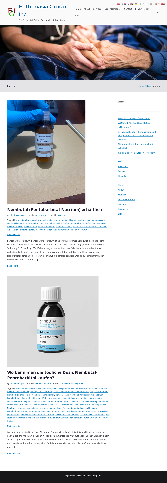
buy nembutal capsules (24, 220)
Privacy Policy (142, 8)
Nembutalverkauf (64, 226)
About (87, 8)
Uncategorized (77, 383)
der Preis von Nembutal (86, 388)
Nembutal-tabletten (37, 411)
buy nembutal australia (24, 388)
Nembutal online (38, 223)
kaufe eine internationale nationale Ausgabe (73, 391)
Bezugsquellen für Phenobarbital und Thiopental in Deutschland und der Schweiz (137, 135)
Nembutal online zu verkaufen (74, 404)
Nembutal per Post (97, 404)
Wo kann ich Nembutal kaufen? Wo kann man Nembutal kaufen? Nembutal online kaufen (47, 230)
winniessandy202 (17, 215)
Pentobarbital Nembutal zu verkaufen (90, 226)
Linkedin (122, 176)
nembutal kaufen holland (59, 401)
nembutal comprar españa (90, 398)
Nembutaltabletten (46, 226)
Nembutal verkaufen (16, 408)
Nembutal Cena (70, 398)
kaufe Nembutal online (37, 395)
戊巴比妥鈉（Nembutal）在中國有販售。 (138, 152)
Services (97, 8)
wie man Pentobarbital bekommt (46, 418)
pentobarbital (13, 414)
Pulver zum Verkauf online (67, 414)
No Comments (13, 234)
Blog (77, 15)
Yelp (120, 161)
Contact (128, 8)
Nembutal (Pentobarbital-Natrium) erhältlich (54, 209)
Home (78, 8)
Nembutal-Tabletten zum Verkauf (93, 411)
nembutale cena (99, 223)
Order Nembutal (113, 8)
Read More (12, 265)
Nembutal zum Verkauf (59, 408)
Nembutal (57, 398)
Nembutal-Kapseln (78, 408)
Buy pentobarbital (44, 220)
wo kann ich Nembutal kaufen (75, 418)
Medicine (62, 215)
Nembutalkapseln (15, 226)
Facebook (123, 166)
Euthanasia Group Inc (91, 475)
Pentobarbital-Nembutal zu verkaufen (37, 414)
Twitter (121, 171)
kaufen (57, 220)
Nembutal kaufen (68, 220)
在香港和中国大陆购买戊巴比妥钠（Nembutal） (134, 125)
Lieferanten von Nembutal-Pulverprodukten (74, 395)
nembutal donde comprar (18, 401)
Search (121, 102)
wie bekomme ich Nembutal (92, 414)
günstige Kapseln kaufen (41, 391)
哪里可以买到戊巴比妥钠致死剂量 (134, 118)
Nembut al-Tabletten (42, 398)
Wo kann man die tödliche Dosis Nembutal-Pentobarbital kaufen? (52, 375)
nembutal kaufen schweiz (18, 223)
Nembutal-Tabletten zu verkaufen (62, 411)
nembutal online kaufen (58, 223)
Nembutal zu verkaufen (80, 223)
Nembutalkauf (30, 226)
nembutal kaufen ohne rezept (90, 220)
